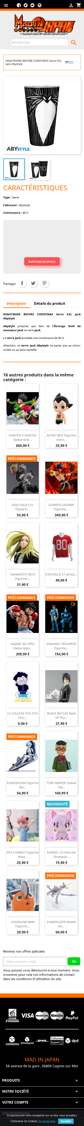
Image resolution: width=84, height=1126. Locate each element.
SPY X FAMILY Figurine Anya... (23, 854)
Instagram (39, 7)
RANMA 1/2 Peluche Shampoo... (61, 854)
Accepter (66, 1121)
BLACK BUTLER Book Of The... (61, 715)
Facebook (18, 7)
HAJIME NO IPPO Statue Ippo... (23, 646)
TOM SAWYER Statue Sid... (61, 785)
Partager (22, 283)
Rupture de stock (42, 262)
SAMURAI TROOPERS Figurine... (61, 646)
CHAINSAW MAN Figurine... (23, 924)
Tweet (33, 283)
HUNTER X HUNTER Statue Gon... (22, 437)
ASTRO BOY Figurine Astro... (61, 437)
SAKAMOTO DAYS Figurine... (22, 576)
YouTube (32, 7)
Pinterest (44, 283)
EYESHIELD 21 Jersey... (61, 574)
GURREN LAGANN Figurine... (61, 507)
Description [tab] (16, 303)
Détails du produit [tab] (49, 303)
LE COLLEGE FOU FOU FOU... (22, 715)
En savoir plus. (47, 1121)
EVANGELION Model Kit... (61, 924)
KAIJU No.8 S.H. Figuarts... (23, 507)
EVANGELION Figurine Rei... (23, 785)
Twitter (25, 7)
